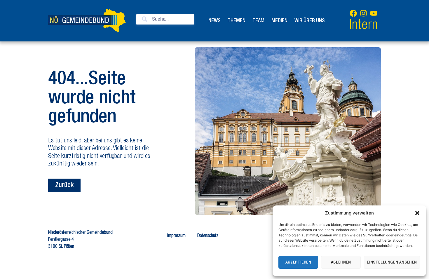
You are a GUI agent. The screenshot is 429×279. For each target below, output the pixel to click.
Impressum (176, 236)
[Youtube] (373, 13)
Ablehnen (341, 262)
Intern (363, 26)
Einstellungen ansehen (392, 262)
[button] (417, 213)
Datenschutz (207, 236)
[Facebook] (353, 13)
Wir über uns (309, 20)
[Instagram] (363, 13)
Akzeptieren (298, 262)
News (214, 20)
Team (258, 20)
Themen (236, 20)
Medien (279, 20)
